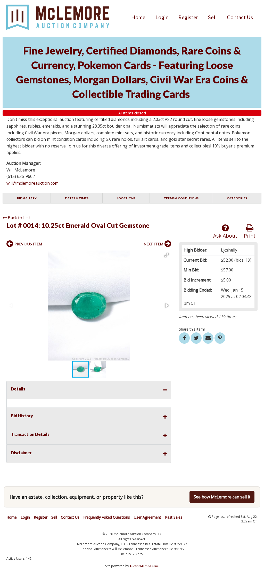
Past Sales (173, 517)
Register (188, 17)
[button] (166, 255)
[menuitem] (138, 17)
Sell (212, 17)
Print (249, 235)
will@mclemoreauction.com (32, 183)
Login (162, 17)
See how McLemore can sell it (222, 497)
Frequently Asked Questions (106, 517)
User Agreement (147, 517)
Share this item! (192, 329)
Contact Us (240, 17)
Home (138, 17)
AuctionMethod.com (144, 566)
